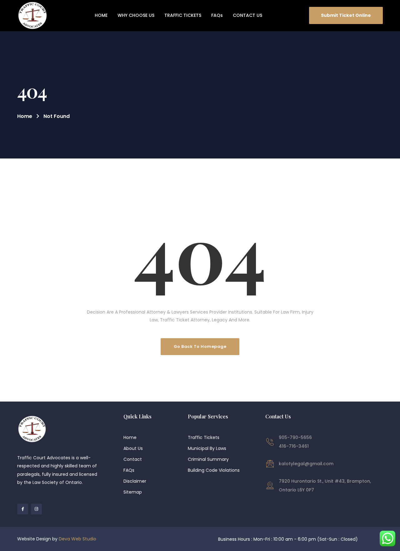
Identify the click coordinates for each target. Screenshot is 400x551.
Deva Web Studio (77, 539)
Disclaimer (134, 481)
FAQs (128, 470)
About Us (133, 448)
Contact (132, 459)
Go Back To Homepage (200, 346)
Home (24, 116)
